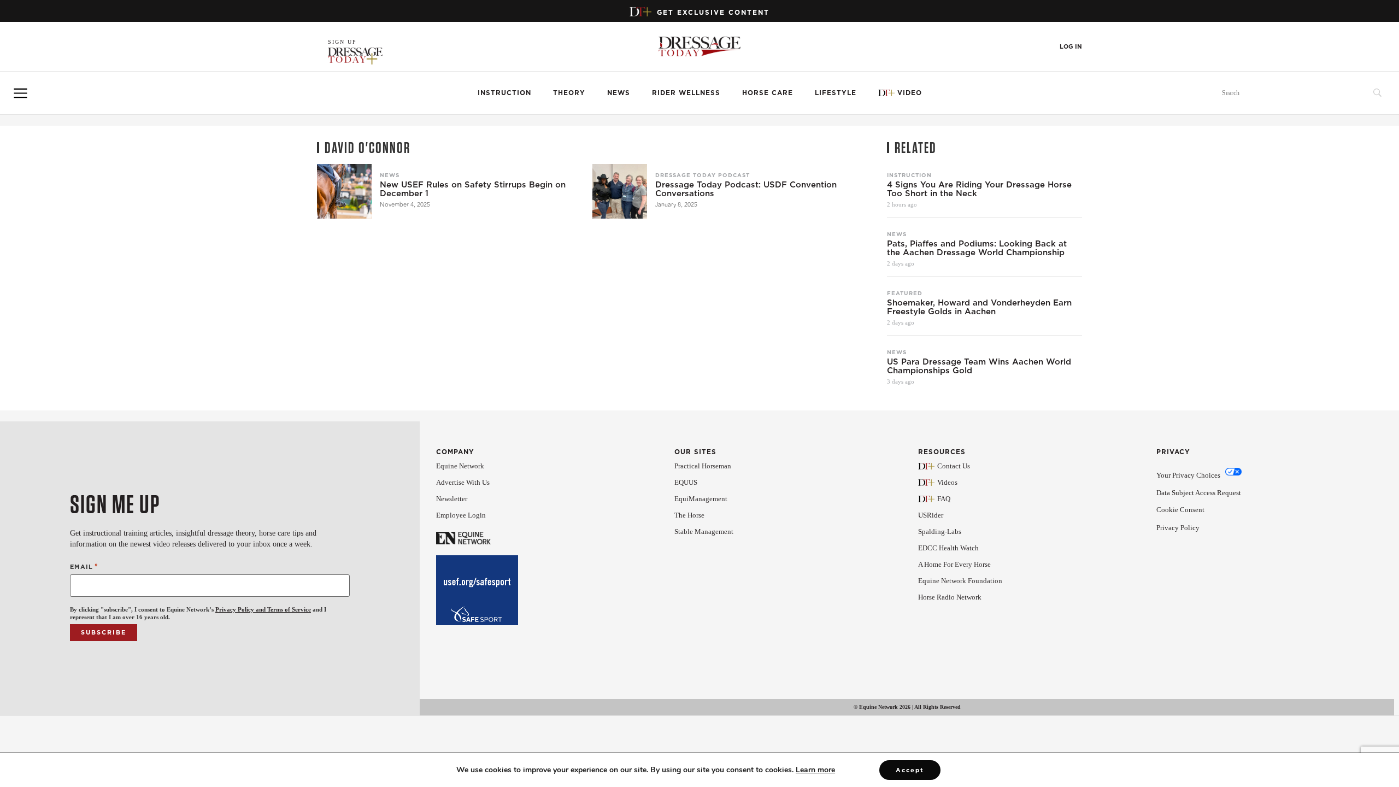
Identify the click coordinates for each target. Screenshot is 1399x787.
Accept (910, 770)
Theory (569, 93)
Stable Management (703, 531)
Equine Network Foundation (960, 581)
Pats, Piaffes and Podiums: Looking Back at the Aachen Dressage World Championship (977, 248)
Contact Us (953, 466)
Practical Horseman (702, 466)
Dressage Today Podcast (702, 175)
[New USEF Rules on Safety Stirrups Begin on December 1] (344, 191)
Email (84, 566)
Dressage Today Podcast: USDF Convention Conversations (746, 189)
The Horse (689, 515)
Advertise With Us (463, 482)
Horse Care (767, 93)
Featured (904, 293)
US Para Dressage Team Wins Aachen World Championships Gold (979, 366)
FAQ (943, 499)
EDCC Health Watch (948, 548)
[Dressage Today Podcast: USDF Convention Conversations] (619, 191)
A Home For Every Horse (954, 564)
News (618, 93)
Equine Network (460, 466)
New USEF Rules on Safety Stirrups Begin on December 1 (473, 189)
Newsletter (451, 499)
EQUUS (685, 482)
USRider (930, 515)
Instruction (504, 93)
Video (909, 93)
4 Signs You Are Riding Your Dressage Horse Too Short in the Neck (979, 189)
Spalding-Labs (939, 531)
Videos (947, 482)
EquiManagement (700, 499)
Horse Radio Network (949, 597)
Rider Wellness (686, 93)
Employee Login (461, 515)
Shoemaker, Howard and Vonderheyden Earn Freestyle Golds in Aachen (979, 307)
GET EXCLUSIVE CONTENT (713, 12)
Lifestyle (835, 93)
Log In (1071, 47)
